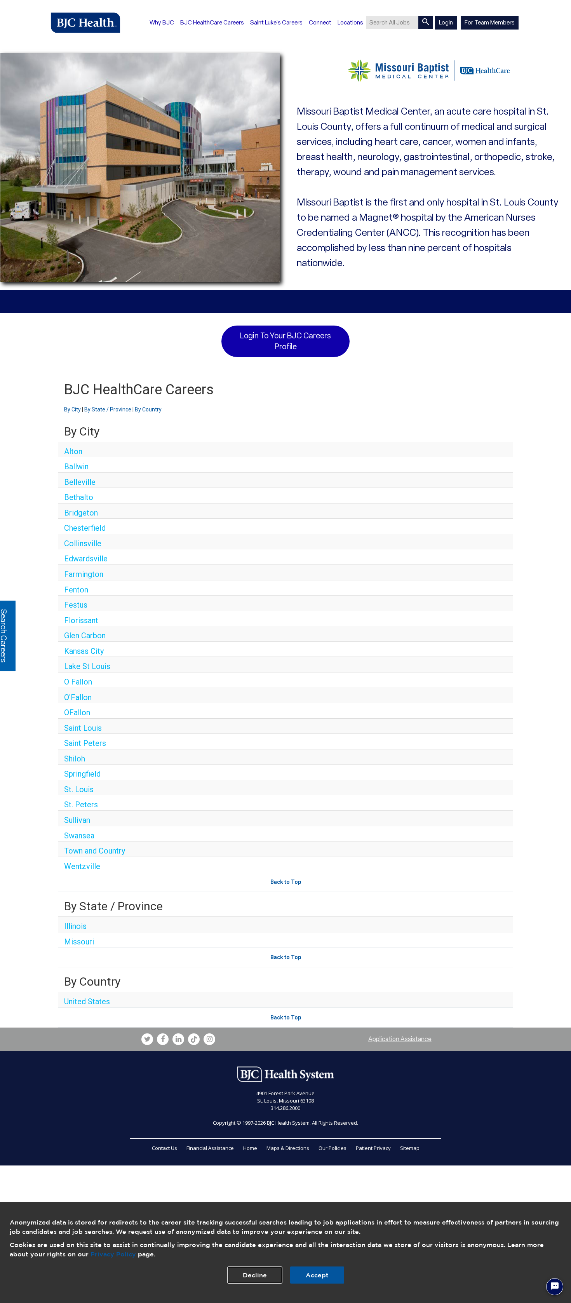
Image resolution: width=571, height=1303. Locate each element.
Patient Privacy (373, 1147)
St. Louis (79, 789)
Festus (75, 605)
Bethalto (78, 497)
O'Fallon (78, 697)
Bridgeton (81, 512)
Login (446, 22)
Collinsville (82, 543)
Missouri (79, 941)
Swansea (79, 835)
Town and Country (94, 850)
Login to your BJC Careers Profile (285, 341)
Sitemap (410, 1147)
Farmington (83, 574)
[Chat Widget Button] (554, 1286)
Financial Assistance (210, 1147)
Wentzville (82, 866)
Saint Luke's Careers (276, 22)
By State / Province (107, 409)
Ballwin (76, 466)
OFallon (77, 712)
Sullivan (77, 820)
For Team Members (490, 22)
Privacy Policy (113, 1254)
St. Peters (81, 804)
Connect (320, 22)
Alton (73, 451)
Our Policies (332, 1147)
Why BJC (162, 22)
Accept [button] (317, 1275)
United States (87, 1001)
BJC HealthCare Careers (212, 22)
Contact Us (164, 1147)
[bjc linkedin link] (178, 1039)
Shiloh (74, 758)
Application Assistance (400, 1039)
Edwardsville (86, 558)
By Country (148, 409)
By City (72, 409)
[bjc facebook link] (163, 1039)
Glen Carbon (85, 635)
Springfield (82, 774)
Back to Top (285, 882)
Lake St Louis (87, 666)
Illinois (75, 926)
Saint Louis (83, 728)
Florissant (81, 620)
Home (250, 1147)
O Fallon (78, 681)
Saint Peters (85, 743)
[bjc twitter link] (147, 1039)
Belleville (80, 482)
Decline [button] (255, 1275)
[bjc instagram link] (209, 1039)
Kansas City (84, 651)
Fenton (76, 589)
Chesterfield (85, 528)
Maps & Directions (287, 1147)
